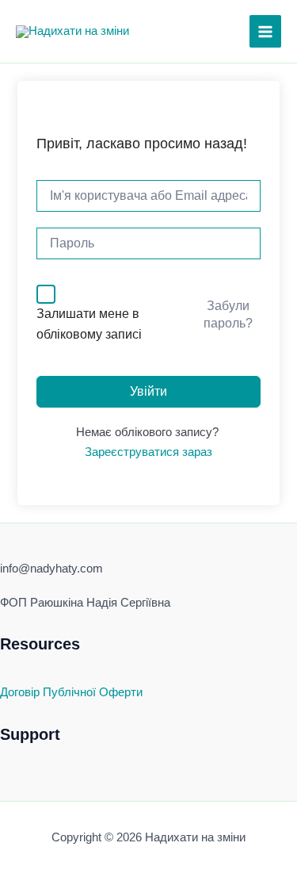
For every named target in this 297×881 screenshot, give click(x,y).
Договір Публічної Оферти (71, 692)
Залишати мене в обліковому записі (89, 324)
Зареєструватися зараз (148, 452)
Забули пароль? (228, 314)
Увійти (148, 391)
